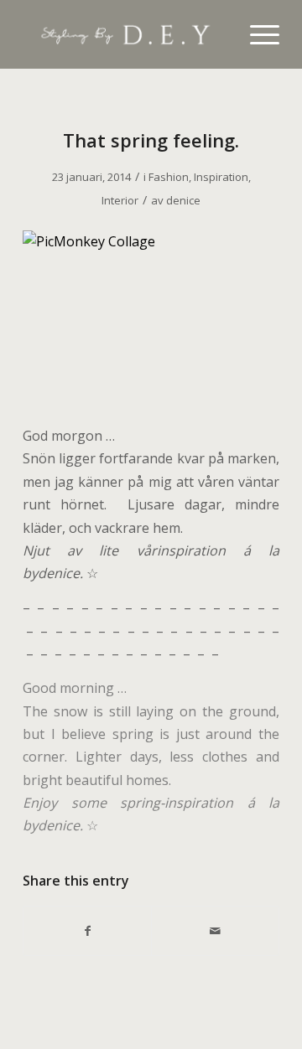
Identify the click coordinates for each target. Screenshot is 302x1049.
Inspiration (221, 176)
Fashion (168, 176)
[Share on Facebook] (87, 931)
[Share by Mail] (215, 931)
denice (183, 200)
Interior (120, 200)
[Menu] (256, 34)
